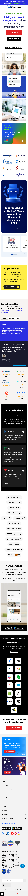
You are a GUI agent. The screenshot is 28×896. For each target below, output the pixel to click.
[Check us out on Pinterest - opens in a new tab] (15, 833)
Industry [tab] (4, 318)
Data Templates (13, 502)
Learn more (14, 652)
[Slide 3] (14, 254)
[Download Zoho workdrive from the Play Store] (17, 828)
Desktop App (19, 518)
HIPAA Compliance (13, 539)
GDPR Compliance (13, 534)
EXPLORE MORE (10, 287)
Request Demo (14, 39)
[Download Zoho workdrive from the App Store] (6, 828)
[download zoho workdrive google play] (19, 628)
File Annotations (13, 497)
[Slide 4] (15, 254)
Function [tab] (11, 318)
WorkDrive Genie (13, 528)
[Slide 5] (16, 254)
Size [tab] (18, 318)
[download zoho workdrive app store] (8, 628)
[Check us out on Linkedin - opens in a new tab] (8, 833)
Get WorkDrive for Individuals (13, 47)
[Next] (24, 254)
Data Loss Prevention (13, 549)
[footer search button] (24, 880)
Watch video (15, 44)
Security (5, 518)
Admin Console (13, 513)
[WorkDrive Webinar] (14, 746)
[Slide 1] (12, 254)
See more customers (19, 365)
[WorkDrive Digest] (14, 766)
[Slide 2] (13, 254)
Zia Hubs (12, 555)
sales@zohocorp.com (9, 823)
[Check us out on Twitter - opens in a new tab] (6, 833)
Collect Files (13, 507)
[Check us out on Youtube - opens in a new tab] (12, 833)
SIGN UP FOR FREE (14, 32)
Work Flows (13, 544)
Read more (13, 229)
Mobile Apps (13, 523)
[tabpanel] (14, 344)
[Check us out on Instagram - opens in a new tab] (19, 833)
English (5, 884)
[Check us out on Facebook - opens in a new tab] (3, 833)
